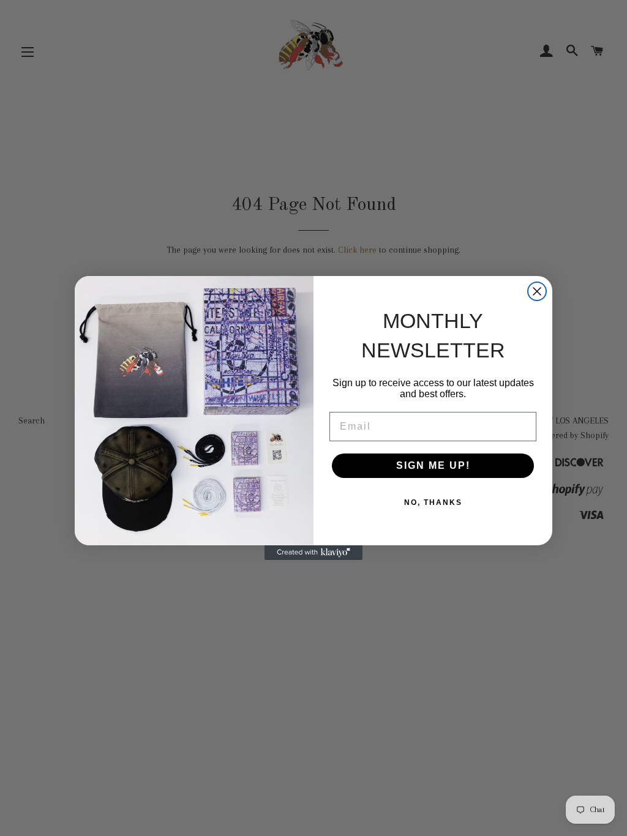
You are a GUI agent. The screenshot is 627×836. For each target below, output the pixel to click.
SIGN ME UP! (433, 465)
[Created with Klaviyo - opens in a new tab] (313, 552)
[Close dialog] (537, 291)
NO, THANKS (433, 502)
